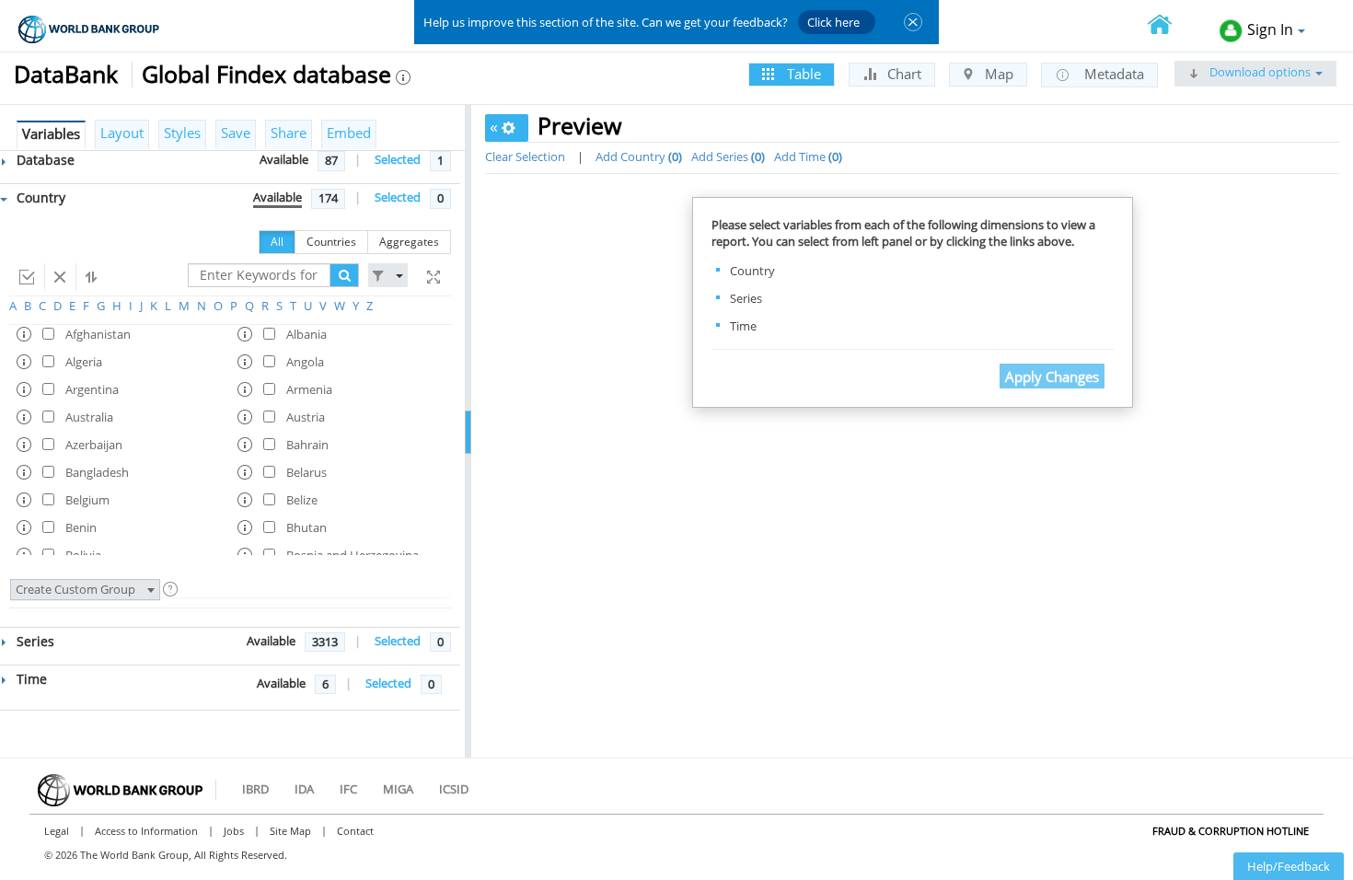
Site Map (290, 831)
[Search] (344, 275)
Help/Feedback (1288, 866)
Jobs (234, 831)
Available (284, 159)
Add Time (806, 156)
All (277, 241)
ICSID (453, 789)
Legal (56, 831)
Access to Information (146, 831)
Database (44, 159)
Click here (833, 22)
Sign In (1270, 29)
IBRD (255, 789)
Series (33, 641)
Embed (349, 132)
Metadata (1112, 73)
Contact (355, 831)
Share (288, 132)
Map (997, 73)
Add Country (637, 156)
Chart (902, 73)
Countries (331, 241)
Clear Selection (525, 156)
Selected (398, 159)
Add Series (726, 156)
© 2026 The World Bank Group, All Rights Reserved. (165, 855)
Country (39, 197)
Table (802, 73)
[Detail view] (431, 277)
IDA (304, 789)
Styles (182, 132)
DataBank (66, 73)
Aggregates (409, 241)
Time (30, 679)
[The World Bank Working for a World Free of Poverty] (88, 29)
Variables (51, 133)
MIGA (398, 789)
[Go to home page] (1170, 26)
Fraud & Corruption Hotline (1230, 831)
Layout (122, 132)
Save (235, 132)
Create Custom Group (77, 589)
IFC (348, 789)
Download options (1259, 72)
